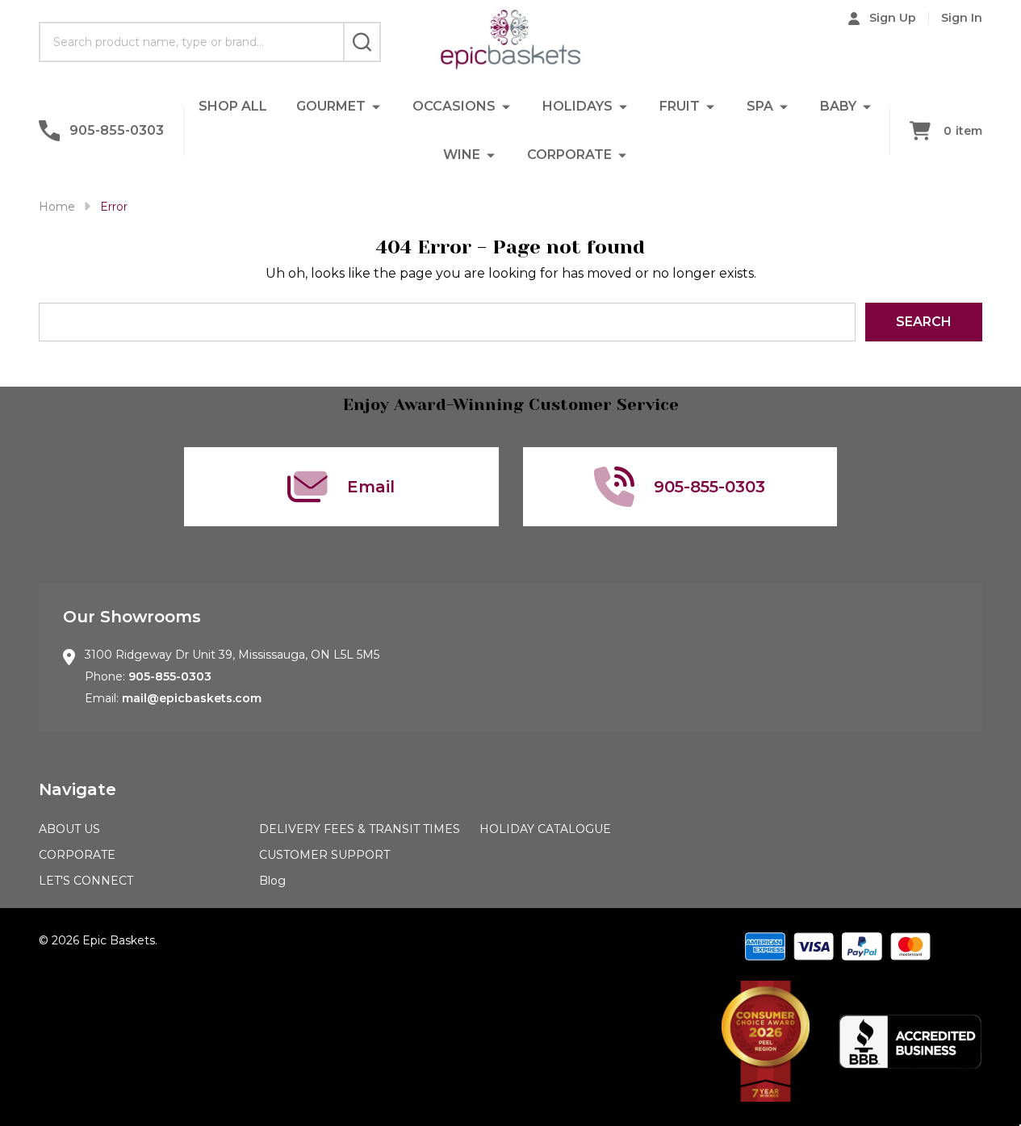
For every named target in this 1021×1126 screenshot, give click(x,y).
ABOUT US (69, 829)
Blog (272, 880)
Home (57, 206)
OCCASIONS (454, 106)
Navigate (77, 789)
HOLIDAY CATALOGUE (545, 829)
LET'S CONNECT (86, 880)
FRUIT (679, 106)
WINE (461, 154)
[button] (765, 1041)
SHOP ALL (233, 106)
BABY (838, 106)
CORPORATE (569, 154)
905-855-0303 (169, 676)
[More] (376, 106)
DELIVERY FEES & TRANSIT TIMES (359, 829)
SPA (760, 106)
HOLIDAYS (577, 106)
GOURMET (331, 106)
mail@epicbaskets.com (192, 698)
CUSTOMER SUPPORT (324, 855)
